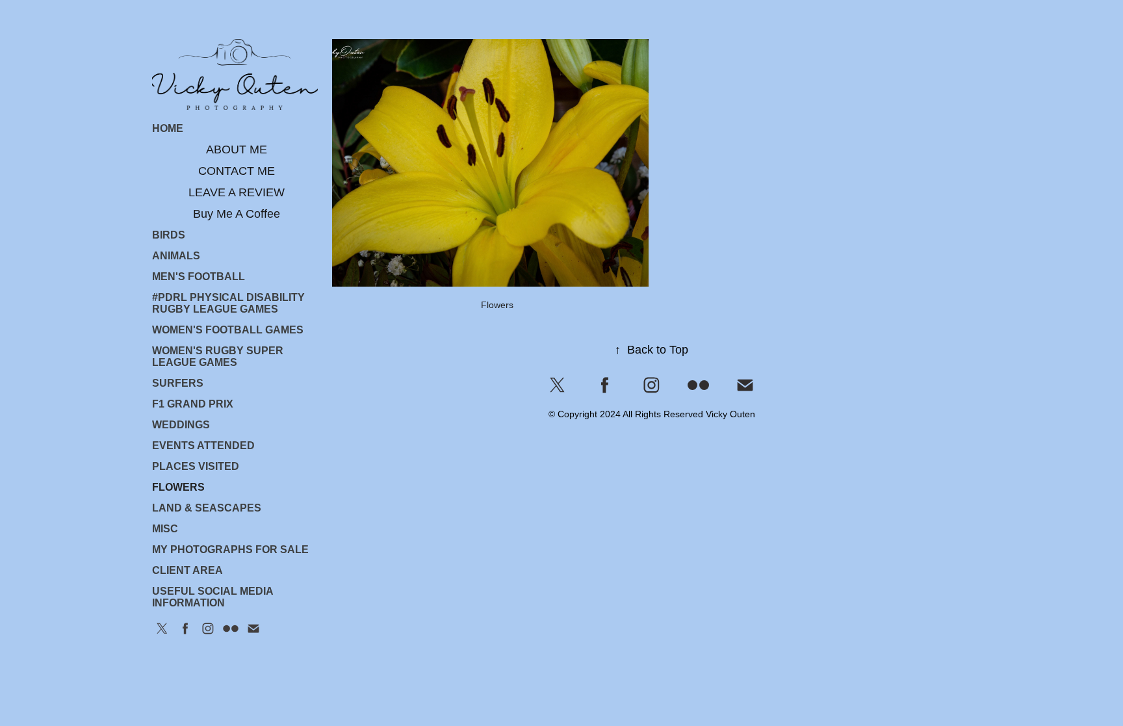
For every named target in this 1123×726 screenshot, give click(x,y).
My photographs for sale (230, 549)
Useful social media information (212, 597)
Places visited (195, 466)
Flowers (178, 487)
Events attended (203, 445)
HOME (167, 128)
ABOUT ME (236, 149)
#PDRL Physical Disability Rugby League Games (228, 303)
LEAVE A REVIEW (236, 192)
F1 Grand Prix (192, 403)
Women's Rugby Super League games (217, 356)
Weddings (181, 424)
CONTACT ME (236, 170)
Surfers (177, 383)
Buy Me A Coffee (236, 213)
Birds (168, 234)
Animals (176, 255)
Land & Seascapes (206, 507)
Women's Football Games (227, 329)
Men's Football (198, 276)
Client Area (187, 570)
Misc (165, 528)
